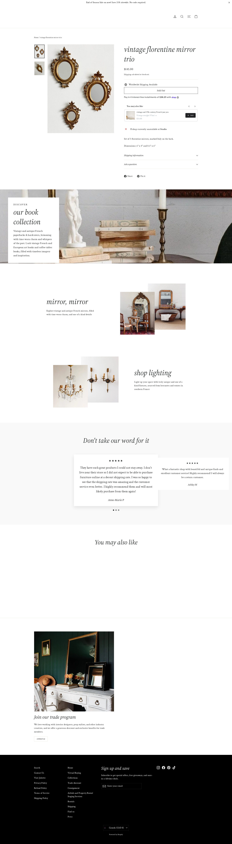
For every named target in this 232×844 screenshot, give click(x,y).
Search (37, 767)
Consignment (74, 788)
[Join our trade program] (74, 671)
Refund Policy (40, 788)
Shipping (127, 74)
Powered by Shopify (116, 835)
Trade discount (74, 783)
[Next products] (195, 106)
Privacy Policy (40, 783)
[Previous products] (189, 106)
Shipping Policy (41, 798)
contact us (41, 738)
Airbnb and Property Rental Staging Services (80, 795)
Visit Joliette (40, 778)
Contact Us (39, 773)
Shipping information (133, 155)
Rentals (71, 801)
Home (36, 37)
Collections (73, 778)
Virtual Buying (74, 773)
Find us (71, 811)
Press (70, 816)
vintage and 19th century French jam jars (153, 112)
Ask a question (130, 164)
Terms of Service (42, 793)
